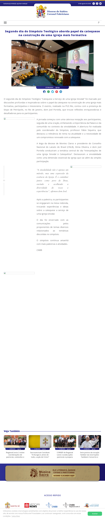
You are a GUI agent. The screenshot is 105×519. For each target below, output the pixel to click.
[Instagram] (97, 3)
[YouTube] (100, 3)
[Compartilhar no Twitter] (52, 92)
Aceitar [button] (95, 514)
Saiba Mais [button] (16, 516)
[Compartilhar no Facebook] (44, 92)
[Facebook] (93, 3)
